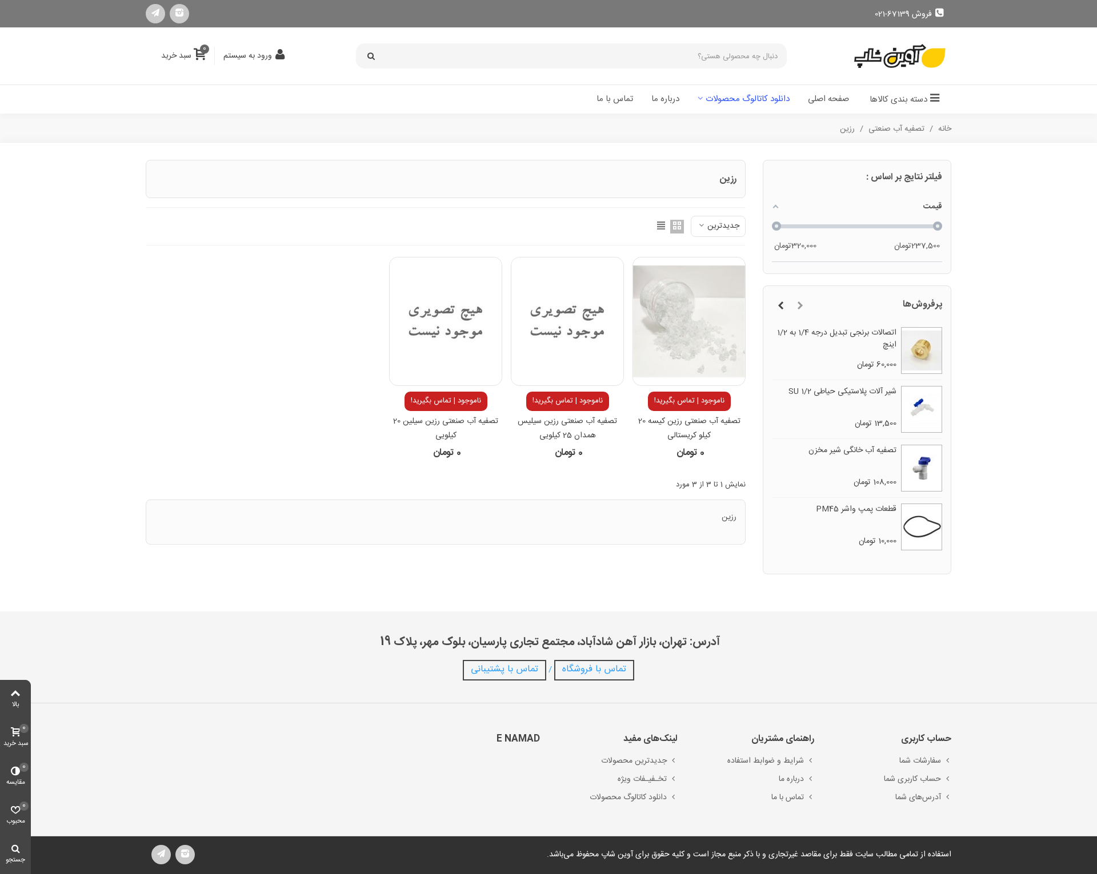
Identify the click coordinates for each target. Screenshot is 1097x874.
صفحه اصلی (828, 99)
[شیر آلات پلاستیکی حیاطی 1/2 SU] (922, 409)
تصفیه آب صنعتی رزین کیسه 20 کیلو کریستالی (689, 428)
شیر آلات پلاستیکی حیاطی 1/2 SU (842, 392)
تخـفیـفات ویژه (642, 779)
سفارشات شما (920, 761)
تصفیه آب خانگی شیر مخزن (852, 451)
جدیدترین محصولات (634, 761)
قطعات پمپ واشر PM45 (856, 509)
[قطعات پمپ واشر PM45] (922, 527)
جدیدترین (722, 226)
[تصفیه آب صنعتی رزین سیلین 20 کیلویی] (446, 321)
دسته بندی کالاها (898, 99)
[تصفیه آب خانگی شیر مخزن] (922, 468)
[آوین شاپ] (900, 56)
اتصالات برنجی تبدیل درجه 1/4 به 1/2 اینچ (836, 339)
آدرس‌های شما (918, 797)
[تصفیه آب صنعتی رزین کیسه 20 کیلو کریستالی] (689, 321)
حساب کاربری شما (912, 779)
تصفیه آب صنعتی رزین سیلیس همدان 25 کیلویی (567, 428)
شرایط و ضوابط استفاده (765, 761)
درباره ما (665, 99)
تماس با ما (614, 99)
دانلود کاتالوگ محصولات (748, 99)
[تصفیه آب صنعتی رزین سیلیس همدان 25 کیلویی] (567, 321)
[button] (799, 306)
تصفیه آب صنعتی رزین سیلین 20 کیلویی (445, 428)
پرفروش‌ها (922, 304)
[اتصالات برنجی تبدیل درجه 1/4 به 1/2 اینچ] (922, 350)
